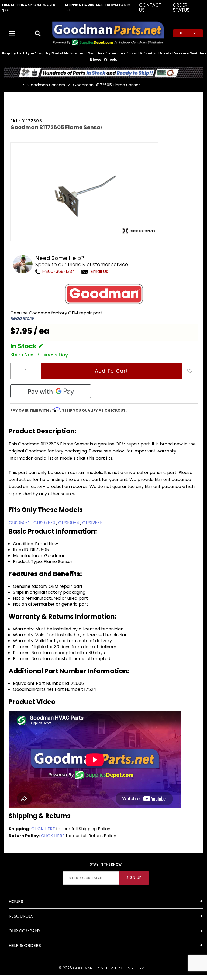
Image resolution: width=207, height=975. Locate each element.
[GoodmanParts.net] (108, 33)
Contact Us (150, 7)
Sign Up (134, 877)
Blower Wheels (103, 59)
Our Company (24, 931)
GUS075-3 (44, 523)
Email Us (99, 271)
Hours (16, 901)
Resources (21, 916)
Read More (22, 318)
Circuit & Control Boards (149, 53)
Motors (70, 53)
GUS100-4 (69, 523)
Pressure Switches (189, 53)
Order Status (181, 7)
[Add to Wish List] (190, 371)
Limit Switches (91, 53)
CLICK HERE (43, 829)
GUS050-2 (20, 523)
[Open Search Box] (38, 33)
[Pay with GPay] (50, 391)
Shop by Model (49, 53)
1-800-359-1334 (57, 271)
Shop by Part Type (17, 53)
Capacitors (116, 53)
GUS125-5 (92, 523)
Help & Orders (25, 945)
